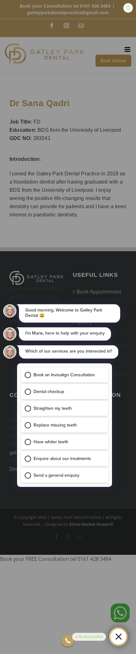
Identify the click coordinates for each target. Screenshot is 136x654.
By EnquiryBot (91, 636)
